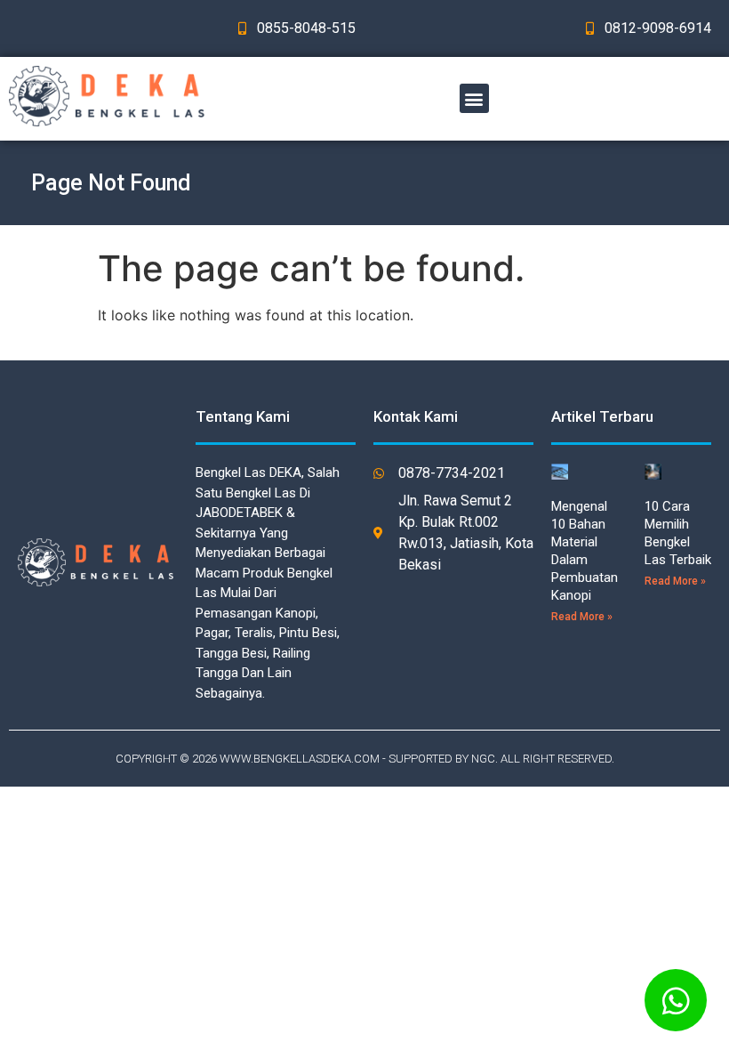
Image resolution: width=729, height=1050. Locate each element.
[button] (474, 98)
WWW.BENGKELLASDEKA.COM (300, 758)
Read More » (582, 616)
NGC (483, 758)
